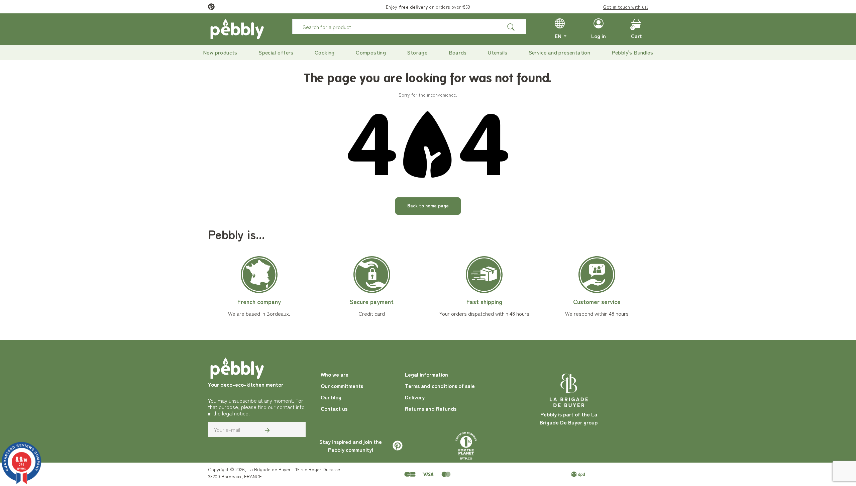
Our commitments (342, 386)
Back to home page (428, 205)
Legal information (426, 374)
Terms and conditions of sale (440, 386)
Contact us (334, 408)
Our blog (331, 397)
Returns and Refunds (430, 408)
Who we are (334, 374)
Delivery (415, 397)
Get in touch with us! (625, 6)
